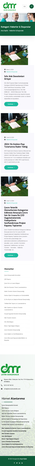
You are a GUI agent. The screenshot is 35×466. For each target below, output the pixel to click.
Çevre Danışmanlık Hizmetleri (12, 275)
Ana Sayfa (4, 31)
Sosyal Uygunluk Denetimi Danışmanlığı (15, 314)
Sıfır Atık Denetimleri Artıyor (14, 77)
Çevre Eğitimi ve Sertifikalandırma (13, 334)
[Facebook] (13, 463)
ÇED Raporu (7, 279)
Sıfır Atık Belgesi (8, 322)
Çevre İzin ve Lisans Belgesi (12, 283)
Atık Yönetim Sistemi (10, 318)
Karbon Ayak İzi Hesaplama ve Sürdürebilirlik (16, 295)
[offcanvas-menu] (31, 6)
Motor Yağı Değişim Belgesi (11, 326)
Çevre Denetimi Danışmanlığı (12, 330)
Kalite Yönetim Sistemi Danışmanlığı (14, 291)
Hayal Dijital (23, 459)
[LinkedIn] (19, 463)
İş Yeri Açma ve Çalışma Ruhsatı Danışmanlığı (17, 299)
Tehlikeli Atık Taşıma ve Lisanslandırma (15, 303)
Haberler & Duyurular (11, 71)
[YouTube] (21, 463)
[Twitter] (16, 463)
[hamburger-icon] (25, 6)
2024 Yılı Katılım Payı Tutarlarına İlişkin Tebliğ (15, 145)
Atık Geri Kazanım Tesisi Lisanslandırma (15, 287)
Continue (11, 104)
